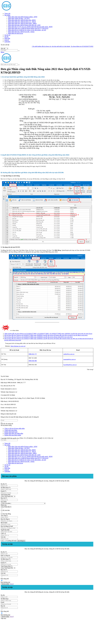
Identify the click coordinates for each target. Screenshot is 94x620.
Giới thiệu (7, 41)
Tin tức (6, 36)
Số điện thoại (4, 598)
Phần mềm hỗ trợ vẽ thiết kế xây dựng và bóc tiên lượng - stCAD (27, 30)
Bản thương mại (5, 582)
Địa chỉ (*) (4, 498)
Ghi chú (3, 537)
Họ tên (3, 595)
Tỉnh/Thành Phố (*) (6, 566)
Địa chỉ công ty (5, 519)
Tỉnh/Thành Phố (5, 494)
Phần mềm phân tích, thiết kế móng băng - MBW (22, 23)
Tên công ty (4, 515)
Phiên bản (4, 505)
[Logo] (18, 62)
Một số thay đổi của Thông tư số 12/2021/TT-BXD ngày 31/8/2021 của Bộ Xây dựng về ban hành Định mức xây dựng (38, 337)
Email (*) (3, 491)
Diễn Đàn (7, 38)
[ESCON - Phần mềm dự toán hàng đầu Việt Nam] (18, 10)
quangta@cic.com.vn (69, 359)
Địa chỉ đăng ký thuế (7, 526)
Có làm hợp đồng (6, 514)
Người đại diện (5, 530)
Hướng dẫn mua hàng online (12, 435)
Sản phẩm (7, 15)
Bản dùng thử (5, 578)
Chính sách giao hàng (10, 430)
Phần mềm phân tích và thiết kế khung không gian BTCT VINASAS (28, 28)
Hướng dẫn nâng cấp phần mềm (13, 433)
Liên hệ (6, 40)
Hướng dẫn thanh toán (10, 432)
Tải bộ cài (7, 35)
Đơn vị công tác (5, 555)
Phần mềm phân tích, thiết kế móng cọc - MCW (22, 22)
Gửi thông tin (21, 540)
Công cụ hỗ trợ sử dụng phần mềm (14, 428)
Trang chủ (7, 13)
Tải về (11, 584)
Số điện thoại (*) (5, 487)
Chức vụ (3, 533)
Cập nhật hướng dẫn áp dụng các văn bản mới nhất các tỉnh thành (43, 46)
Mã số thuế (4, 522)
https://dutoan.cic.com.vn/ (18, 346)
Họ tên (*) (4, 484)
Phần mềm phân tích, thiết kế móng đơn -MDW (22, 20)
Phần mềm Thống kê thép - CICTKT (19, 18)
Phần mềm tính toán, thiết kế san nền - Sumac (21, 31)
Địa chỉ (3, 606)
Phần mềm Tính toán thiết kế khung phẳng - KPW (22, 17)
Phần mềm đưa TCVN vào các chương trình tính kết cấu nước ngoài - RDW (30, 27)
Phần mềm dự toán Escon (15, 33)
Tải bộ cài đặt (5, 584)
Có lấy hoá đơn (5, 510)
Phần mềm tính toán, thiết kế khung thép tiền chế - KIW (24, 25)
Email (2, 602)
